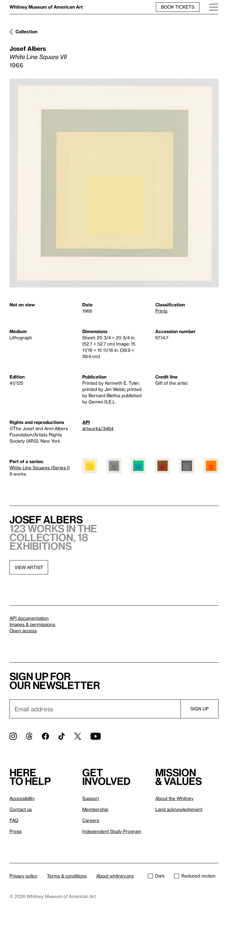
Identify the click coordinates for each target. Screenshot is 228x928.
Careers (90, 820)
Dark (160, 875)
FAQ (14, 820)
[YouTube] (95, 736)
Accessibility (22, 798)
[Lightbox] (114, 183)
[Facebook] (45, 736)
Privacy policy (23, 875)
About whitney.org (115, 875)
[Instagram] (13, 736)
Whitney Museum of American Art (46, 6)
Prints (161, 310)
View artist (29, 567)
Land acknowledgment (178, 809)
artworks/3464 (97, 428)
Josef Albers (28, 48)
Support (90, 798)
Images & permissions (32, 624)
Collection (26, 31)
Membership (95, 809)
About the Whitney (174, 798)
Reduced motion (198, 875)
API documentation (29, 618)
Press (16, 831)
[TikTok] (61, 736)
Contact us (21, 809)
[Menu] (213, 7)
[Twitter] (77, 736)
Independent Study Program (111, 831)
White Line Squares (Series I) (40, 467)
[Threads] (29, 736)
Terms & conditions (67, 875)
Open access (23, 630)
